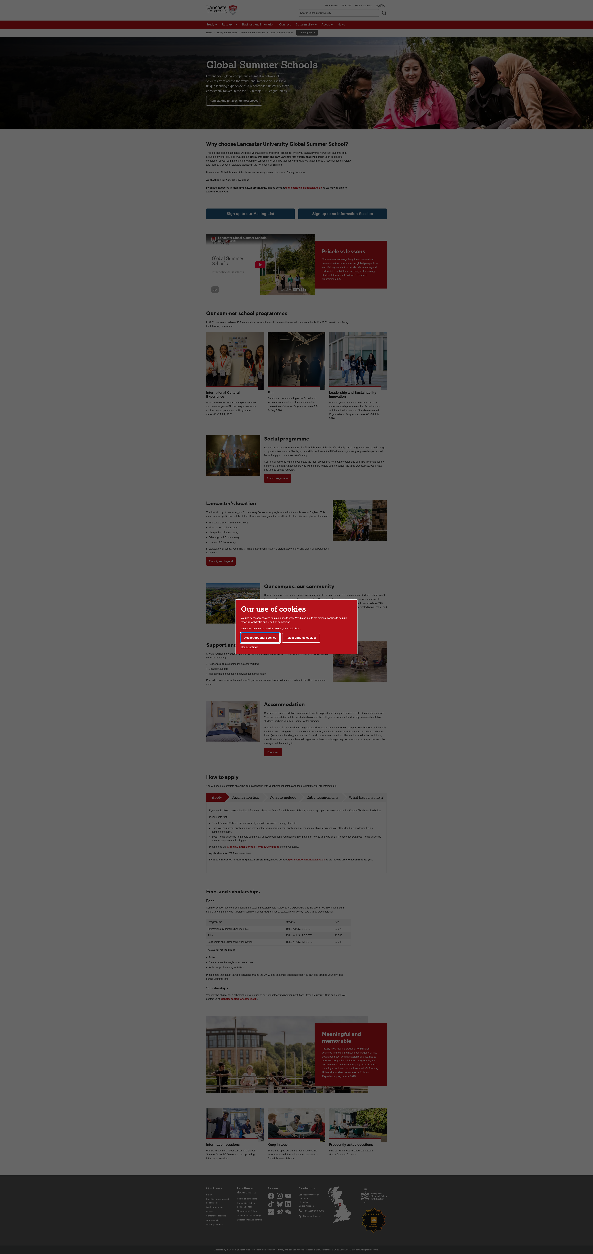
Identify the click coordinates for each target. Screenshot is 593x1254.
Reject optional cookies (301, 637)
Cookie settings (249, 647)
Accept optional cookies (260, 637)
